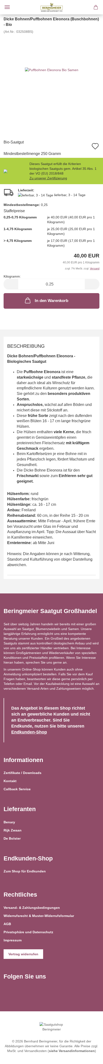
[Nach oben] (90, 1057)
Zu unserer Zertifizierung (48, 178)
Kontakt (10, 781)
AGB (7, 924)
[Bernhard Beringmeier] (51, 7)
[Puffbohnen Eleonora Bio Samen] (51, 70)
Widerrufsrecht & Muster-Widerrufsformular (39, 916)
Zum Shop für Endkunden (25, 871)
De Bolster (12, 838)
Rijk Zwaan (13, 830)
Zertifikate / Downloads (22, 773)
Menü (7, 7)
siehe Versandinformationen (72, 1051)
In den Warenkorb (51, 300)
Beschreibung (26, 346)
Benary (9, 822)
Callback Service (17, 789)
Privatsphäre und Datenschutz (28, 932)
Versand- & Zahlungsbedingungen (32, 908)
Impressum (13, 940)
